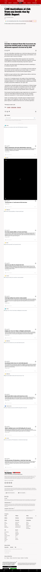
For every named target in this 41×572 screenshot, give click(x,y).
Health (5, 538)
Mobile (27, 524)
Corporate (6, 547)
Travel (5, 540)
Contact (11, 547)
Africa (5, 522)
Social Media (28, 528)
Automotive (17, 522)
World (5, 520)
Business (16, 523)
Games (27, 522)
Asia (5, 524)
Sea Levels (19, 107)
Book (5, 533)
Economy (17, 520)
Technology (28, 520)
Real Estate (17, 524)
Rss (15, 547)
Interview (6, 539)
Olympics (16, 539)
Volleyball (16, 534)
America (5, 523)
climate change (14, 107)
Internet (27, 523)
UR (19, 472)
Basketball (17, 533)
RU (18, 472)
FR (17, 472)
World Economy (17, 527)
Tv (4, 541)
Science (27, 527)
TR (13, 472)
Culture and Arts (7, 535)
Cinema (5, 534)
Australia (9, 107)
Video (27, 515)
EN (14, 472)
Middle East (6, 527)
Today (5, 515)
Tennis (16, 535)
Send (35, 154)
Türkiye (16, 515)
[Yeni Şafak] (20, 1)
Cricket (16, 538)
